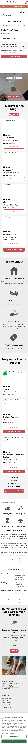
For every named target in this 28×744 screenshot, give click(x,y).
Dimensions (8, 25)
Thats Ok (14, 741)
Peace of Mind (7, 700)
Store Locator (6, 698)
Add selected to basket (15, 491)
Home (3, 9)
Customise (22, 25)
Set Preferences (14, 736)
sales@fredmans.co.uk (12, 687)
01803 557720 (9, 685)
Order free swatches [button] (14, 96)
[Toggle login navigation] (21, 2)
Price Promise (6, 702)
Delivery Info (6, 705)
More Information (10, 733)
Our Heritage (6, 707)
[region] (14, 728)
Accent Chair (8, 9)
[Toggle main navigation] (2, 2)
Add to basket (15, 56)
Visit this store (6, 688)
